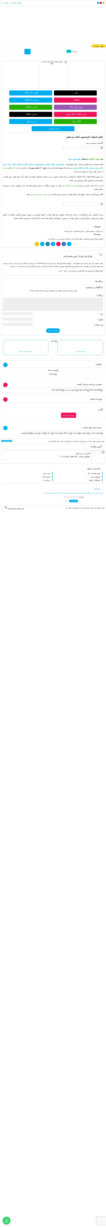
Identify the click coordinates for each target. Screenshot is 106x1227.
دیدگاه (99, 295)
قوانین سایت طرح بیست (42, 194)
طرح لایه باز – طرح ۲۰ (11, 3)
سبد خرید (46, 473)
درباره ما (47, 480)
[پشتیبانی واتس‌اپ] (6, 1220)
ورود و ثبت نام (68, 415)
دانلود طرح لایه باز (77, 239)
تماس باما (46, 477)
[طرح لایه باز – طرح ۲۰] (53, 27)
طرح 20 (67, 239)
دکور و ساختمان (79, 231)
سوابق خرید (95, 477)
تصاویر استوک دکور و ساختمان (93, 239)
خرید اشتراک (70, 186)
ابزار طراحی (99, 231)
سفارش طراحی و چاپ (25, 351)
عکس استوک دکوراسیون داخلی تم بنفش (84, 137)
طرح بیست (60, 239)
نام (101, 314)
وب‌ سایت (99, 325)
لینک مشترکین (53, 128)
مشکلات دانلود (94, 480)
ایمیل (100, 319)
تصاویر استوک (89, 231)
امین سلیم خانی (70, 256)
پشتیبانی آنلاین (80, 351)
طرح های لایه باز (94, 473)
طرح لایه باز (51, 239)
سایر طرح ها (69, 231)
